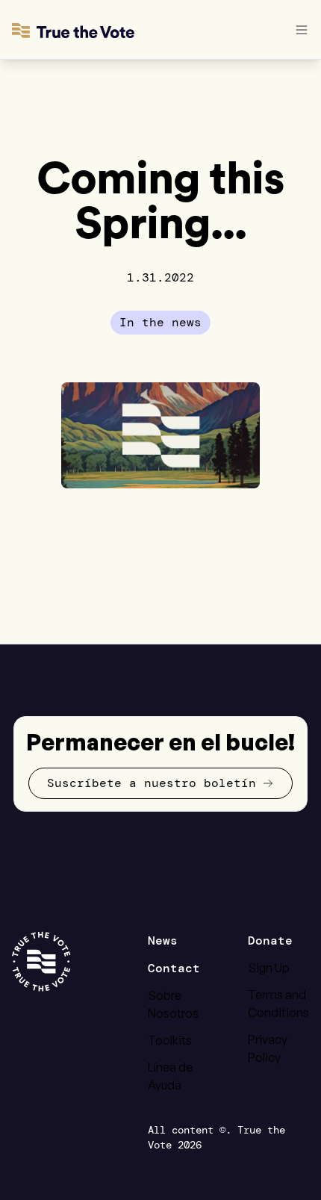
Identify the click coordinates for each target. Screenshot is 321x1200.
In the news (160, 322)
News (163, 940)
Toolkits (170, 1040)
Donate (270, 940)
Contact (174, 968)
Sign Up (269, 967)
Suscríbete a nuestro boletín (151, 783)
